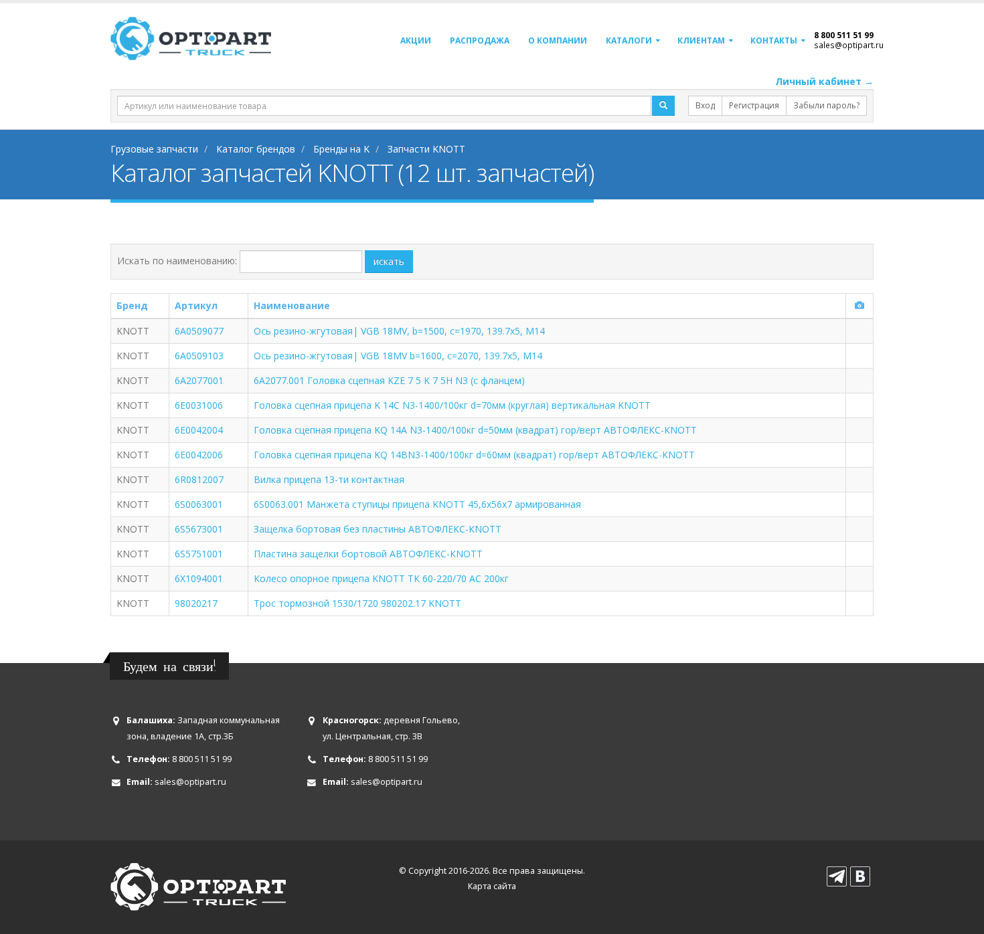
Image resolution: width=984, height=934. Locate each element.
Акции (415, 40)
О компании (557, 40)
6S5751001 (199, 553)
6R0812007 (199, 479)
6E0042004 (199, 430)
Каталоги (629, 40)
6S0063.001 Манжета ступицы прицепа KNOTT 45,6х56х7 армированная (417, 504)
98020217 (196, 603)
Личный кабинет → (824, 81)
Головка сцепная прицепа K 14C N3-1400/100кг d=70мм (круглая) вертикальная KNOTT (452, 405)
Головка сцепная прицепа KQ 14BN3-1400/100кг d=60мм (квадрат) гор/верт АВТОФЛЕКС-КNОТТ (474, 454)
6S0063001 (199, 504)
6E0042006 (199, 454)
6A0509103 (199, 355)
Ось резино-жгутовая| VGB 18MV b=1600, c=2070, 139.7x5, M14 (398, 355)
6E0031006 (199, 405)
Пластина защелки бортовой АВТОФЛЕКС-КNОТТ (368, 553)
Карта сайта (492, 886)
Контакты (773, 40)
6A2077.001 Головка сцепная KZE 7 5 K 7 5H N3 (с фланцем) (389, 380)
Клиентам (701, 40)
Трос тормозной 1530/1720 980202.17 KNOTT (357, 603)
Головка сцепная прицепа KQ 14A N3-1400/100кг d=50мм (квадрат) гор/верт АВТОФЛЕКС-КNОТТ (475, 430)
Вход (705, 105)
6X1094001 (199, 578)
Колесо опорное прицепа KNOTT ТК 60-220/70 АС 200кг (381, 578)
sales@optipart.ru (849, 44)
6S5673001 (199, 529)
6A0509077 (199, 330)
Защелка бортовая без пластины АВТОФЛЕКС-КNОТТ (377, 529)
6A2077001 (199, 380)
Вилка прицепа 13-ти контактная (329, 479)
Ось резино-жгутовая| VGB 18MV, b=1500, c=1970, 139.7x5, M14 (399, 330)
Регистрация (754, 105)
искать (389, 261)
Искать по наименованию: (177, 260)
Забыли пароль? (826, 105)
